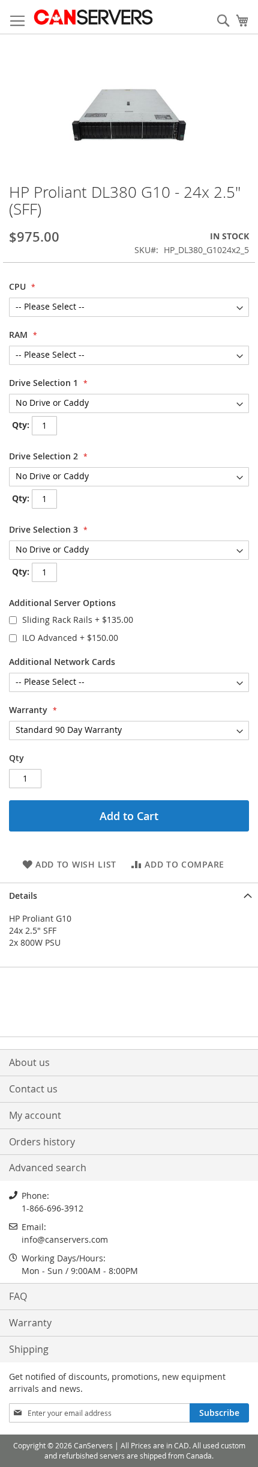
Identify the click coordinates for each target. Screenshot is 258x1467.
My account (35, 1115)
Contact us (33, 1088)
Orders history (42, 1141)
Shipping (29, 1349)
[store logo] (93, 17)
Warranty (30, 1322)
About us (29, 1062)
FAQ (18, 1296)
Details (23, 895)
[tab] (129, 895)
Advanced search (47, 1167)
